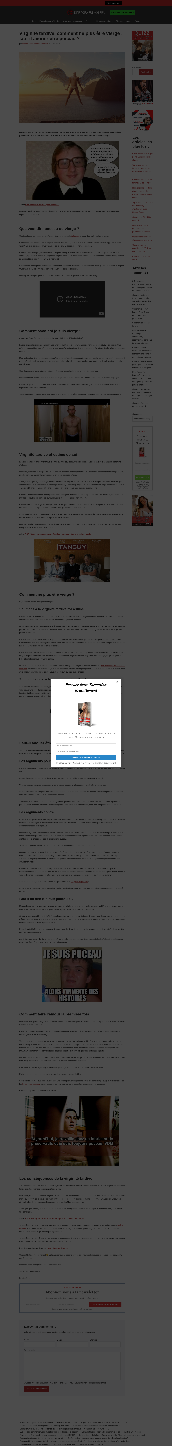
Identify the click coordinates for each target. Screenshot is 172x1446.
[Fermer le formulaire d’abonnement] (118, 682)
